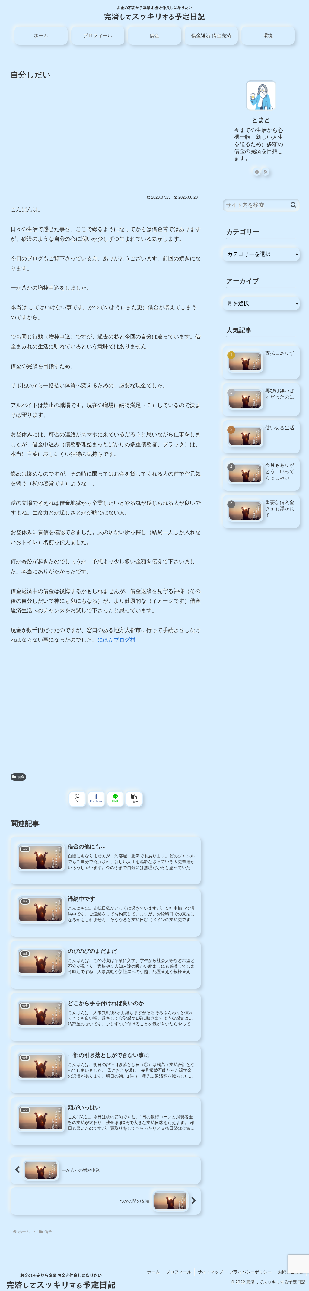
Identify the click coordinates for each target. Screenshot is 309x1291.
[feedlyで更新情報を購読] (257, 172)
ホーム (153, 1272)
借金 (20, 777)
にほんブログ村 (116, 640)
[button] (134, 799)
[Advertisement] (106, 130)
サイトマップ (210, 1272)
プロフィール (178, 1272)
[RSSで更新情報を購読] (265, 172)
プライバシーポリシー (250, 1272)
